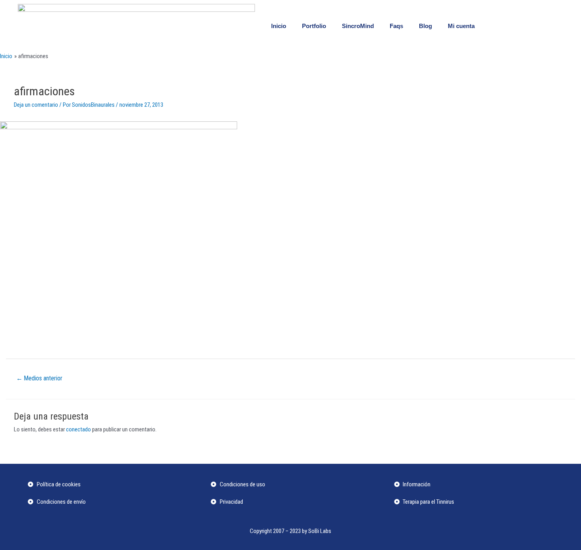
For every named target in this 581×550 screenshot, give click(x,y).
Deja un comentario (36, 104)
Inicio (278, 26)
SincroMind (358, 26)
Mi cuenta (461, 26)
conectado (78, 429)
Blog (425, 26)
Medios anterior (39, 378)
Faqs (396, 26)
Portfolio (314, 26)
